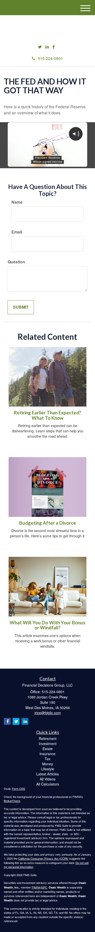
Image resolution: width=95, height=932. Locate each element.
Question (16, 262)
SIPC (44, 887)
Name (17, 202)
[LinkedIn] (47, 47)
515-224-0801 (50, 58)
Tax (47, 758)
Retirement (47, 738)
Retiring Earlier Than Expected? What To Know (47, 415)
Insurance (47, 753)
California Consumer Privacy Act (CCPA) (43, 858)
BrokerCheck (12, 801)
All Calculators (47, 784)
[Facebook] (53, 47)
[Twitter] (40, 47)
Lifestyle (47, 768)
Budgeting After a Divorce (47, 523)
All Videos (47, 778)
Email (16, 232)
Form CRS (18, 789)
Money (47, 763)
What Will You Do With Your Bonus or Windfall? (47, 625)
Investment (47, 743)
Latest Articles (47, 773)
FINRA (36, 887)
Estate (48, 748)
